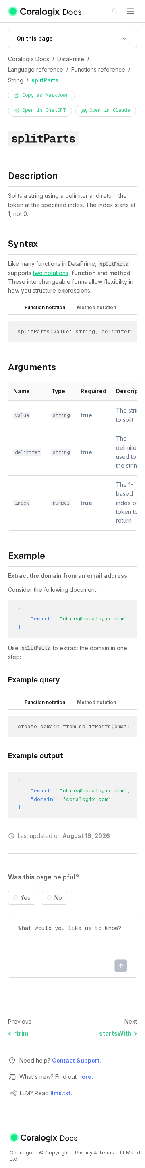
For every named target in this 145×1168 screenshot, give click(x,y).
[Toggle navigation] (130, 11)
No (58, 898)
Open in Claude (109, 110)
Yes (25, 898)
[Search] (115, 11)
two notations (50, 272)
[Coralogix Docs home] (44, 1137)
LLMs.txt (130, 1153)
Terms (106, 1153)
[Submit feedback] (120, 965)
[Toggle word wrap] (122, 332)
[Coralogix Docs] (45, 11)
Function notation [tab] (45, 307)
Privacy (84, 1153)
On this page (35, 38)
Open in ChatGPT (44, 110)
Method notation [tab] (96, 307)
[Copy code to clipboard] (133, 332)
